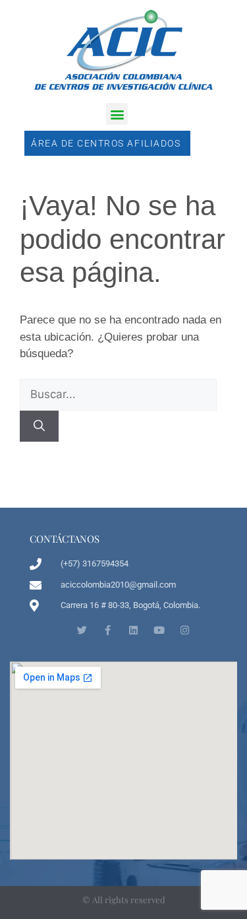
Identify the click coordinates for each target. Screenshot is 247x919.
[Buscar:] (118, 394)
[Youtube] (159, 630)
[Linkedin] (133, 630)
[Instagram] (185, 630)
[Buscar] (39, 426)
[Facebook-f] (108, 630)
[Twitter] (82, 630)
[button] (117, 114)
